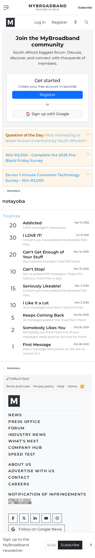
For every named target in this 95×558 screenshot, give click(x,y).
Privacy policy (43, 386)
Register (47, 94)
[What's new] (75, 22)
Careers (18, 484)
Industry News (27, 434)
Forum (16, 428)
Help (60, 386)
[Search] (86, 22)
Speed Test (22, 454)
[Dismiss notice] (87, 135)
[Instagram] (57, 518)
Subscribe (70, 545)
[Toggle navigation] (6, 7)
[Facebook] (13, 518)
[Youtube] (46, 518)
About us (19, 464)
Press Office (24, 421)
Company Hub (25, 447)
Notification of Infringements (47, 494)
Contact (19, 477)
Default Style (19, 378)
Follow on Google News (40, 529)
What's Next (23, 441)
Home (72, 386)
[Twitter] (24, 518)
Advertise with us (31, 471)
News (15, 415)
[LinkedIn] (35, 518)
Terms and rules (18, 386)
